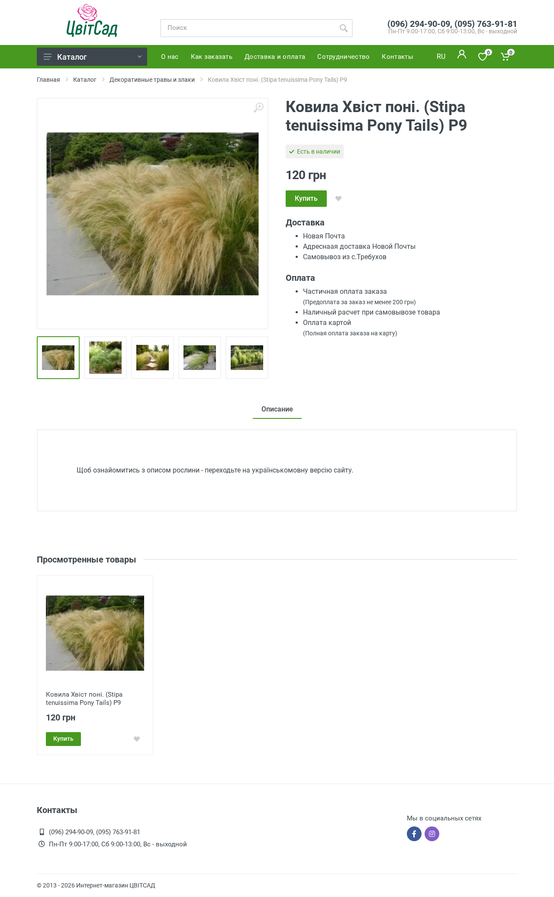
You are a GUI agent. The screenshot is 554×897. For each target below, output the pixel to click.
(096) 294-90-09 (418, 24)
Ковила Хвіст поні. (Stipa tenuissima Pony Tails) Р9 (84, 699)
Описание (277, 409)
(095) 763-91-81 (485, 24)
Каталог (72, 56)
